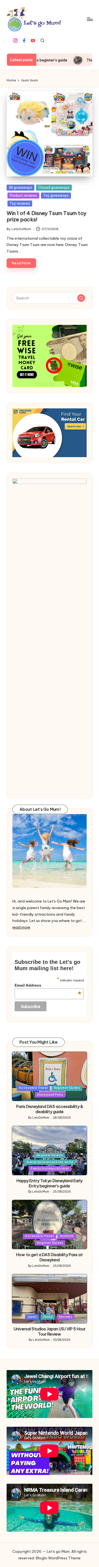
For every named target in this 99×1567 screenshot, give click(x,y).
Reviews (65, 1317)
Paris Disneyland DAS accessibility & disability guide (49, 1109)
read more (21, 927)
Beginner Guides (67, 1088)
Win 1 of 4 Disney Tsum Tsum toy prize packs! (46, 216)
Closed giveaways (54, 187)
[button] (81, 298)
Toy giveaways (56, 195)
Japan (32, 1317)
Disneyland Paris (50, 1094)
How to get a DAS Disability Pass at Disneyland (49, 1257)
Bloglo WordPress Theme (58, 1557)
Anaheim (67, 1236)
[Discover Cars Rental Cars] (49, 432)
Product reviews (23, 195)
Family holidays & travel (50, 1168)
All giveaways (20, 187)
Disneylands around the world (49, 1162)
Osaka (48, 1317)
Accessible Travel (33, 1088)
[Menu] (89, 19)
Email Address (48, 985)
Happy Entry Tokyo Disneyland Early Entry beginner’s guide (49, 1183)
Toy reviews (20, 203)
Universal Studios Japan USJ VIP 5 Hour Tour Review (50, 1332)
